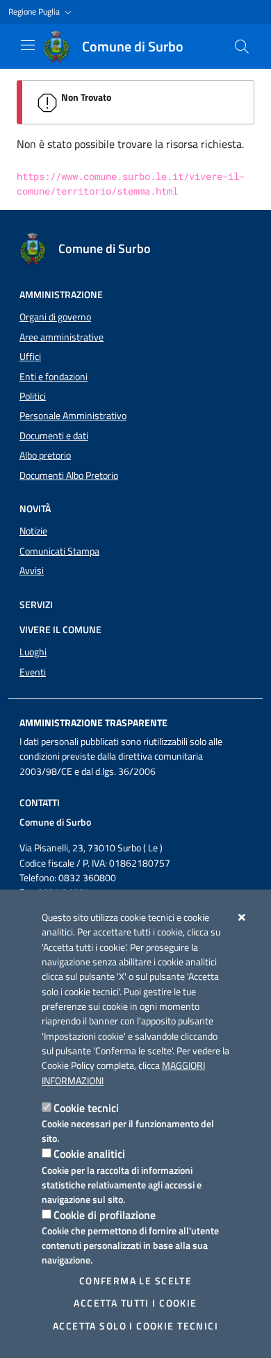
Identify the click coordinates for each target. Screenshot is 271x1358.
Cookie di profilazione (105, 1214)
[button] (41, 12)
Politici (32, 396)
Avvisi (31, 570)
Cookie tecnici (86, 1107)
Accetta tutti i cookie (135, 1303)
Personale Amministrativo (72, 415)
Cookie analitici (89, 1153)
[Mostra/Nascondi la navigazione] (27, 45)
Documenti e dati (53, 435)
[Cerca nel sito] (241, 46)
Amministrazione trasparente (93, 722)
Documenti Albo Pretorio (68, 475)
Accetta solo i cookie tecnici (135, 1326)
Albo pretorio (45, 455)
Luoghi (33, 652)
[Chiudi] (242, 917)
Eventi (32, 672)
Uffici (30, 356)
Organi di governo (55, 317)
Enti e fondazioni (53, 376)
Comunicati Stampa (59, 551)
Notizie (33, 531)
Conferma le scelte (135, 1281)
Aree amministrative (61, 337)
